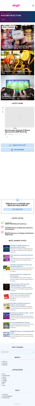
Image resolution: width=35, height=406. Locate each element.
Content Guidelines (7, 396)
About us (4, 361)
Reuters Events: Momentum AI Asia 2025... (21, 293)
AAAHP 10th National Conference (15, 224)
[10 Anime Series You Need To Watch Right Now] (17, 62)
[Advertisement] (17, 176)
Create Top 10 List (19, 145)
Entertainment (6, 375)
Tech (3, 385)
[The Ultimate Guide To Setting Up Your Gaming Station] (17, 87)
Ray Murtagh (8, 222)
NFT (3, 383)
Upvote (3, 108)
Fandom (4, 379)
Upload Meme (19, 150)
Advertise (4, 365)
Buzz (3, 374)
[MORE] (7, 137)
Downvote (3, 112)
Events (15, 128)
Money (4, 382)
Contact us (5, 394)
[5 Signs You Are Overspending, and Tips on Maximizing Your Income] (17, 37)
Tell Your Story (17, 209)
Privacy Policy (5, 397)
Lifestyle (4, 380)
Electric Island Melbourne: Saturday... (20, 322)
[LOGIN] (33, 5)
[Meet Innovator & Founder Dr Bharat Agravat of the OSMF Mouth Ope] (19, 117)
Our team (4, 363)
